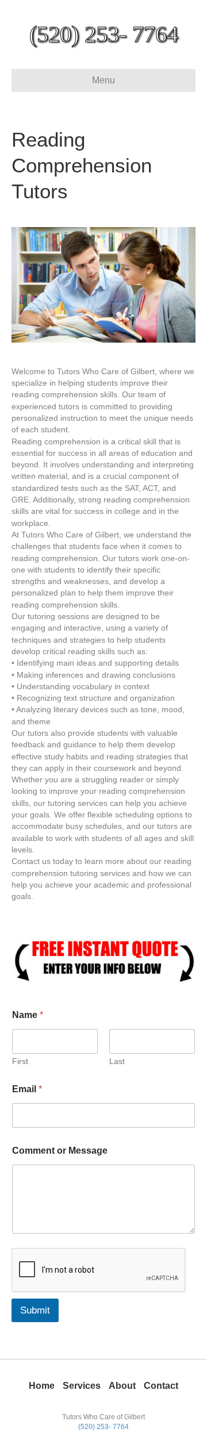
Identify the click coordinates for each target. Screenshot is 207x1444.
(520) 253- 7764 (103, 1427)
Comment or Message (60, 1150)
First (20, 1061)
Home (42, 1386)
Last (117, 1061)
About (122, 1386)
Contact (161, 1386)
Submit (35, 1310)
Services (82, 1386)
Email (27, 1089)
